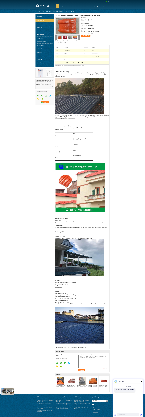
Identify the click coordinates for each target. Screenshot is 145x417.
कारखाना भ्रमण (70, 6)
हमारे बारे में (63, 6)
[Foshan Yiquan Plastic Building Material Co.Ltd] (43, 6)
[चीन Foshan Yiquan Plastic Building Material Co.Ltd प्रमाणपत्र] (40, 72)
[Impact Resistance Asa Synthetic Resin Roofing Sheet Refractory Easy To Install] (67, 26)
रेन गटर (38, 55)
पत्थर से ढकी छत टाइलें (40, 63)
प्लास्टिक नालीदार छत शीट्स (41, 41)
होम (35, 11)
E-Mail (93, 409)
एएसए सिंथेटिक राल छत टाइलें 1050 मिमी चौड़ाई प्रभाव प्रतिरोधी (60, 387)
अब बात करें (92, 6)
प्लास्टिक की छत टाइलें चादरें (62, 347)
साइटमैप (98, 409)
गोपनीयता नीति (54, 416)
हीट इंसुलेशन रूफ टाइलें (40, 31)
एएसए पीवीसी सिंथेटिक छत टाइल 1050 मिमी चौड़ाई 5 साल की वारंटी (92, 387)
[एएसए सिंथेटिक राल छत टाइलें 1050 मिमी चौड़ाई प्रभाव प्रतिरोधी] (60, 381)
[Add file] (115, 414)
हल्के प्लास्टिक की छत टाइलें (72, 347)
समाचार (93, 407)
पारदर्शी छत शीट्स (40, 38)
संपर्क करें (86, 6)
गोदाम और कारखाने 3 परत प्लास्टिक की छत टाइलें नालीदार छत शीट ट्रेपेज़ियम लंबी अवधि (64, 408)
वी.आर (104, 6)
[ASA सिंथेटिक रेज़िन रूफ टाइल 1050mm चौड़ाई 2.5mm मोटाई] (104, 381)
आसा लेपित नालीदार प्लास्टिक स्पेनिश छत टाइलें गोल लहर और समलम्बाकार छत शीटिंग (63, 404)
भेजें (107, 400)
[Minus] (141, 381)
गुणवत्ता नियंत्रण (79, 6)
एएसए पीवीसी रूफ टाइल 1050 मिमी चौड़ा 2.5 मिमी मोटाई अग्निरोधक (71, 387)
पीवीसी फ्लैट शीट (39, 48)
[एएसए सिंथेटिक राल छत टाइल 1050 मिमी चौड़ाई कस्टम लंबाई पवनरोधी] (82, 381)
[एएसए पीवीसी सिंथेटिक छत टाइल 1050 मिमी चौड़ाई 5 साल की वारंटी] (93, 381)
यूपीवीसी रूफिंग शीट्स (40, 34)
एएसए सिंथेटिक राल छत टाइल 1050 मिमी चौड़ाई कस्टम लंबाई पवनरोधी (82, 387)
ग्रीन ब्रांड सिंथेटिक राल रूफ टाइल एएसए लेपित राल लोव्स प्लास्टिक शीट (44, 408)
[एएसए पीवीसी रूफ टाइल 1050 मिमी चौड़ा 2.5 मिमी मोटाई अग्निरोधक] (71, 381)
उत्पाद (57, 6)
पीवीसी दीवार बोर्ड (39, 52)
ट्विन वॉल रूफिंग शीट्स (40, 45)
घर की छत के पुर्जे (39, 59)
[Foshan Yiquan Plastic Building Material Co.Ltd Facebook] (93, 404)
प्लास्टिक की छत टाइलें (40, 24)
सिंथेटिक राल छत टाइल (46, 11)
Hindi (108, 1)
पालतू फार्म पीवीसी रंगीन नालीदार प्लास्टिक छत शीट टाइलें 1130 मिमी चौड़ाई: (81, 401)
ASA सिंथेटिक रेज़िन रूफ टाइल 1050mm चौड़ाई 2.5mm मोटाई (103, 387)
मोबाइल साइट (95, 412)
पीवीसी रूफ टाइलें (39, 27)
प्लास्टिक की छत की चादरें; (82, 347)
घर (53, 6)
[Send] (141, 414)
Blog (98, 6)
